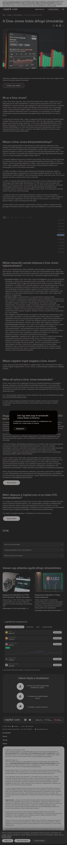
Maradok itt (20, 429)
